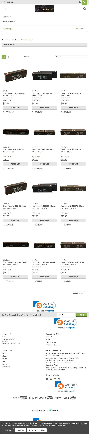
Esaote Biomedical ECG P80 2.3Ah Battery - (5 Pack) (42, 151)
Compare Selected (78, 293)
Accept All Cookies (37, 430)
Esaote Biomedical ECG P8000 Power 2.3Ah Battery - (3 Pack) (72, 207)
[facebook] (47, 379)
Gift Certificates (51, 337)
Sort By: (26, 56)
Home (4, 40)
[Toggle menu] (3, 8)
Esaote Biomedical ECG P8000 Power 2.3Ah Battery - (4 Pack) (15, 263)
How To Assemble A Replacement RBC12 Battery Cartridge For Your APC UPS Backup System (66, 369)
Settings (8, 430)
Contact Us (6, 367)
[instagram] (59, 379)
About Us (5, 356)
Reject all (20, 430)
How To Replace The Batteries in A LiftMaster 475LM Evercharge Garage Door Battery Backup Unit (62, 359)
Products (5, 359)
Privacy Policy (63, 425)
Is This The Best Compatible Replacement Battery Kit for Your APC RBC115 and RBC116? (65, 354)
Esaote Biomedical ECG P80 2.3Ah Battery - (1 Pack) (13, 94)
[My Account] (80, 2)
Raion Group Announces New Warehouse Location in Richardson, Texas (63, 364)
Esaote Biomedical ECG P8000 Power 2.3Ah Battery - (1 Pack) (15, 207)
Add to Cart (15, 108)
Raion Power (6, 91)
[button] (44, 29)
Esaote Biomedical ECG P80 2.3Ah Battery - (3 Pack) (71, 94)
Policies (5, 364)
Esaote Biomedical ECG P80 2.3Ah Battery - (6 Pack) (71, 151)
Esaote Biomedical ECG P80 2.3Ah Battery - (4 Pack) (13, 151)
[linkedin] (55, 379)
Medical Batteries (13, 40)
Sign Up (53, 342)
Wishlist (48, 339)
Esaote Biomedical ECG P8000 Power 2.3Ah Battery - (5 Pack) (43, 263)
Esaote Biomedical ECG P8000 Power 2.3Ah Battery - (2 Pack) (43, 207)
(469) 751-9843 (9, 2)
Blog (3, 361)
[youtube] (51, 379)
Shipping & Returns (52, 345)
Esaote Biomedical (27, 40)
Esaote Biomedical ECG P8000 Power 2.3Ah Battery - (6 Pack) (72, 263)
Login (47, 342)
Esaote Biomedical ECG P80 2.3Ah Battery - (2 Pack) (42, 94)
